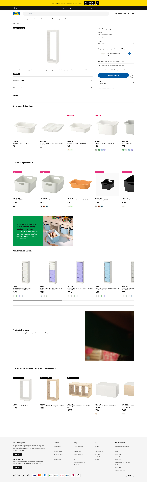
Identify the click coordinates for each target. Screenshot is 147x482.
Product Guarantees (79, 454)
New (35, 19)
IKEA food (97, 457)
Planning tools (77, 451)
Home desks (118, 467)
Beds (116, 451)
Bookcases (118, 459)
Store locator (98, 454)
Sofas (116, 449)
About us (97, 446)
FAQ (75, 459)
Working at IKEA (99, 449)
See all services (57, 459)
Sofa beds (117, 457)
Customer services (78, 446)
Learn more (17, 454)
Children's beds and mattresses (122, 462)
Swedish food (53, 19)
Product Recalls (78, 465)
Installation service (58, 454)
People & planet (99, 451)
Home (14, 23)
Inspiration (29, 19)
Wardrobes (118, 454)
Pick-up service (57, 449)
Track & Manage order (79, 462)
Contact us (77, 457)
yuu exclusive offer (64, 19)
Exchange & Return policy (80, 449)
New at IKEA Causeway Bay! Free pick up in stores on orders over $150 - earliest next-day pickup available (76, 8)
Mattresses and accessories (122, 446)
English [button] (129, 475)
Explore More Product (120, 470)
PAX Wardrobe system (120, 465)
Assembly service (58, 451)
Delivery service (57, 446)
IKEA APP (97, 459)
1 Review (108, 37)
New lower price (43, 19)
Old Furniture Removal (59, 457)
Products (19, 23)
